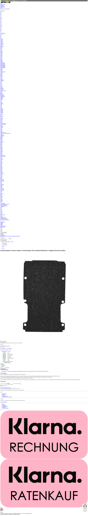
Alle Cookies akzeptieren (16, 514)
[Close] (0, 515)
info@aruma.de (9, 388)
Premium (3, 366)
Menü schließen (4, 232)
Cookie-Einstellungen (5, 408)
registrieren (3, 235)
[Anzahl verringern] (1, 367)
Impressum (3, 404)
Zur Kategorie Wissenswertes (4, 219)
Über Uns (3, 395)
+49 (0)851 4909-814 (3, 388)
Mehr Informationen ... (29, 513)
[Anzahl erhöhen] (6, 367)
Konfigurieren (10, 514)
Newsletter (3, 394)
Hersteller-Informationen (4, 369)
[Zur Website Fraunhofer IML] (17, 384)
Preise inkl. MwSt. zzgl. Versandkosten (6, 348)
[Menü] (1, 228)
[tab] (25, 371)
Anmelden (1, 234)
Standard (3, 364)
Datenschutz (4, 407)
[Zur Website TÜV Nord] (12, 384)
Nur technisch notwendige (4, 514)
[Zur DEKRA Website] (3, 384)
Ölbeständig (3, 365)
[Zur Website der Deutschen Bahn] (8, 384)
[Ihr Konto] (1, 231)
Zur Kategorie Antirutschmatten (5, 8)
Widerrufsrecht (4, 405)
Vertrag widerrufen (5, 406)
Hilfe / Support (4, 393)
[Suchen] (1, 229)
